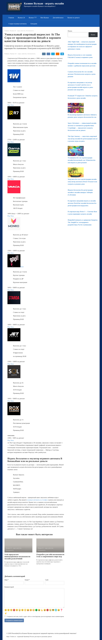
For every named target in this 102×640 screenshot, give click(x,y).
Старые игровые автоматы (17, 24)
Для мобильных (58, 17)
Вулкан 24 (21, 17)
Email (27, 580)
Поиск (70, 31)
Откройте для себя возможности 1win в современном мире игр (50, 555)
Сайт (47, 580)
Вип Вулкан (45, 17)
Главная (11, 17)
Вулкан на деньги (74, 17)
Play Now (10, 105)
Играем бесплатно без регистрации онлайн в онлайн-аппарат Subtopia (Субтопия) (80, 192)
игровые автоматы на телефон (37, 500)
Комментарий (9, 587)
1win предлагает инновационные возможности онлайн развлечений (17, 556)
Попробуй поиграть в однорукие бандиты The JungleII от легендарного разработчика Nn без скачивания (83, 222)
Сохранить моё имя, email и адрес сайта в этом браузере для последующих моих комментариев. (35, 616)
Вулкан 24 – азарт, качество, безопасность (22, 54)
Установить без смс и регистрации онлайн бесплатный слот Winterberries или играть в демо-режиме (81, 160)
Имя (6, 580)
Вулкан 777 (33, 17)
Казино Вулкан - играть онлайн (44, 3)
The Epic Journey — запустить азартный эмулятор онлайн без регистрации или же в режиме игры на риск (83, 138)
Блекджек (34, 24)
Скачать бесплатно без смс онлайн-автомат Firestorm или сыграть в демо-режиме (82, 74)
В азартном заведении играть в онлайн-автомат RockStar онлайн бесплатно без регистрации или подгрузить (82, 203)
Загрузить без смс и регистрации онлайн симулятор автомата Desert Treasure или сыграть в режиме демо (82, 181)
